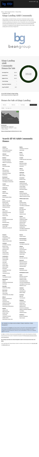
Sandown (22, 287)
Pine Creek (4, 250)
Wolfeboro (22, 314)
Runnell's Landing (23, 202)
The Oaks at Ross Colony (24, 194)
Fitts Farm (4, 220)
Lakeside (4, 280)
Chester (4, 191)
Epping (21, 147)
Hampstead (22, 181)
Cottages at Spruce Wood (7, 219)
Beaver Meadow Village (6, 197)
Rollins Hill (21, 296)
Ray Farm (21, 154)
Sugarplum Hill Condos (6, 270)
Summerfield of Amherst (7, 150)
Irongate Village (23, 187)
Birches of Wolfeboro (24, 316)
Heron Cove (4, 291)
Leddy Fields (22, 150)
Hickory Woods (5, 267)
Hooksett (22, 207)
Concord (4, 195)
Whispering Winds (23, 312)
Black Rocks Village (23, 163)
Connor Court (5, 148)
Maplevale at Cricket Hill (7, 227)
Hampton (22, 191)
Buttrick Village (5, 257)
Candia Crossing (5, 185)
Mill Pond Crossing (5, 178)
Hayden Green (5, 313)
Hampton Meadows (23, 193)
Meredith (4, 286)
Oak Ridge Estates (23, 225)
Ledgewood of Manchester (7, 282)
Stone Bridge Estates (24, 281)
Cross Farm (4, 260)
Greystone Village (23, 240)
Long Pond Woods (23, 249)
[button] (28, 74)
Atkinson (4, 154)
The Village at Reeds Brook (25, 228)
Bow (3, 168)
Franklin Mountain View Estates (26, 159)
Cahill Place (4, 300)
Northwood (22, 242)
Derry (3, 199)
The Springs (4, 314)
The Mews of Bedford (6, 160)
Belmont (4, 164)
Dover (3, 209)
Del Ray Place (22, 303)
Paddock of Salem (23, 279)
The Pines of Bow (5, 171)
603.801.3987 (32, 1)
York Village (22, 170)
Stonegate (22, 212)
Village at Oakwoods (6, 205)
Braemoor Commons (24, 276)
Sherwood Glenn (23, 266)
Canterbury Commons (24, 148)
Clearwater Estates (23, 263)
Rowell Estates (5, 239)
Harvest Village (5, 265)
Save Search (33, 104)
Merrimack (4, 290)
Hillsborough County (24, 198)
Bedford (4, 157)
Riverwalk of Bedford (6, 159)
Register (11, 327)
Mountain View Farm (23, 257)
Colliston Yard (5, 310)
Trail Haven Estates (6, 273)
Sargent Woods (23, 236)
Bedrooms (4, 104)
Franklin (21, 157)
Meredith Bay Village (6, 287)
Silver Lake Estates (23, 204)
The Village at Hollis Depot (25, 205)
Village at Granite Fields (7, 241)
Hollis (21, 201)
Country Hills (4, 226)
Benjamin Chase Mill (6, 201)
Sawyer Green (5, 215)
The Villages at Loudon (6, 277)
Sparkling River (22, 227)
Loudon (4, 275)
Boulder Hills (22, 248)
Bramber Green (23, 179)
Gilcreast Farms (5, 249)
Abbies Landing (22, 217)
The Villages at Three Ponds (7, 181)
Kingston (4, 234)
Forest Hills (4, 262)
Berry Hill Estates (23, 209)
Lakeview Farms (23, 306)
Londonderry (5, 256)
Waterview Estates (6, 207)
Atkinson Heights (5, 155)
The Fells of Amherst (6, 151)
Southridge (4, 283)
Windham (22, 300)
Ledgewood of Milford (6, 303)
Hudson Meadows (23, 220)
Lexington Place (23, 222)
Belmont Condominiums (7, 298)
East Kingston (5, 224)
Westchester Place (23, 230)
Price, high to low (8, 108)
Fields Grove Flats (5, 311)
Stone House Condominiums (8, 306)
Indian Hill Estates (5, 204)
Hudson (21, 216)
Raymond (22, 260)
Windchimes (4, 174)
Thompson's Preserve (6, 316)
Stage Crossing (5, 252)
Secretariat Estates (23, 270)
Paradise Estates (23, 252)
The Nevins (4, 271)
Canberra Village (5, 247)
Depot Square (22, 317)
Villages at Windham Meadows (25, 309)
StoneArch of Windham (24, 307)
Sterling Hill (22, 155)
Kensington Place (23, 278)
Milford (4, 297)
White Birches (5, 189)
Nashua (4, 308)
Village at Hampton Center (25, 196)
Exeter (21, 152)
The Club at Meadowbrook (25, 282)
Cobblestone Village (23, 219)
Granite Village (22, 186)
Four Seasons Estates (24, 184)
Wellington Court (23, 285)
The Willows (22, 310)
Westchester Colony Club (7, 319)
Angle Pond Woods (23, 183)
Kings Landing (5, 236)
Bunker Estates (5, 202)
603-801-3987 (34, 343)
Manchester (5, 279)
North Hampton (23, 238)
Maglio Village (22, 254)
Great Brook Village (6, 166)
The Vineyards (22, 297)
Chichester (4, 187)
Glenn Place (22, 174)
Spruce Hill (21, 166)
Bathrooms (13, 104)
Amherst (4, 147)
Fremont (21, 161)
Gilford (21, 168)
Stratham (22, 294)
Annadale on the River (6, 244)
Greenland (22, 177)
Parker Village (5, 293)
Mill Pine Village (5, 193)
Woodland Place (5, 254)
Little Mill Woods (23, 291)
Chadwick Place (23, 301)
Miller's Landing (22, 175)
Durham (4, 217)
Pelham (21, 246)
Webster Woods (23, 214)
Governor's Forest (23, 164)
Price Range (23, 104)
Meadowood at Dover (6, 212)
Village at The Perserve (6, 162)
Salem (21, 274)
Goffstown (22, 172)
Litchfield (4, 243)
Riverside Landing (5, 222)
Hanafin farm (5, 264)
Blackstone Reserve (23, 261)
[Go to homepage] (8, 4)
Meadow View (22, 251)
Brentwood (4, 177)
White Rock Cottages (6, 173)
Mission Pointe (22, 224)
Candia (4, 184)
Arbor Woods (5, 211)
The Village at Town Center (25, 284)
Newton (21, 234)
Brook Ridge (22, 211)
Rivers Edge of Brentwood (7, 180)
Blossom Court (5, 246)
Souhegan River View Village (7, 294)
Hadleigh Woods (23, 304)
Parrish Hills (4, 268)
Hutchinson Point (5, 301)
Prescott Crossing (23, 264)
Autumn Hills (22, 289)
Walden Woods (5, 317)
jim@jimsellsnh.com (6, 345)
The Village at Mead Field (24, 244)
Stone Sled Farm (5, 170)
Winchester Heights (23, 189)
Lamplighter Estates (6, 237)
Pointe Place (4, 214)
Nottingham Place (5, 304)
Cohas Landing (5, 259)
